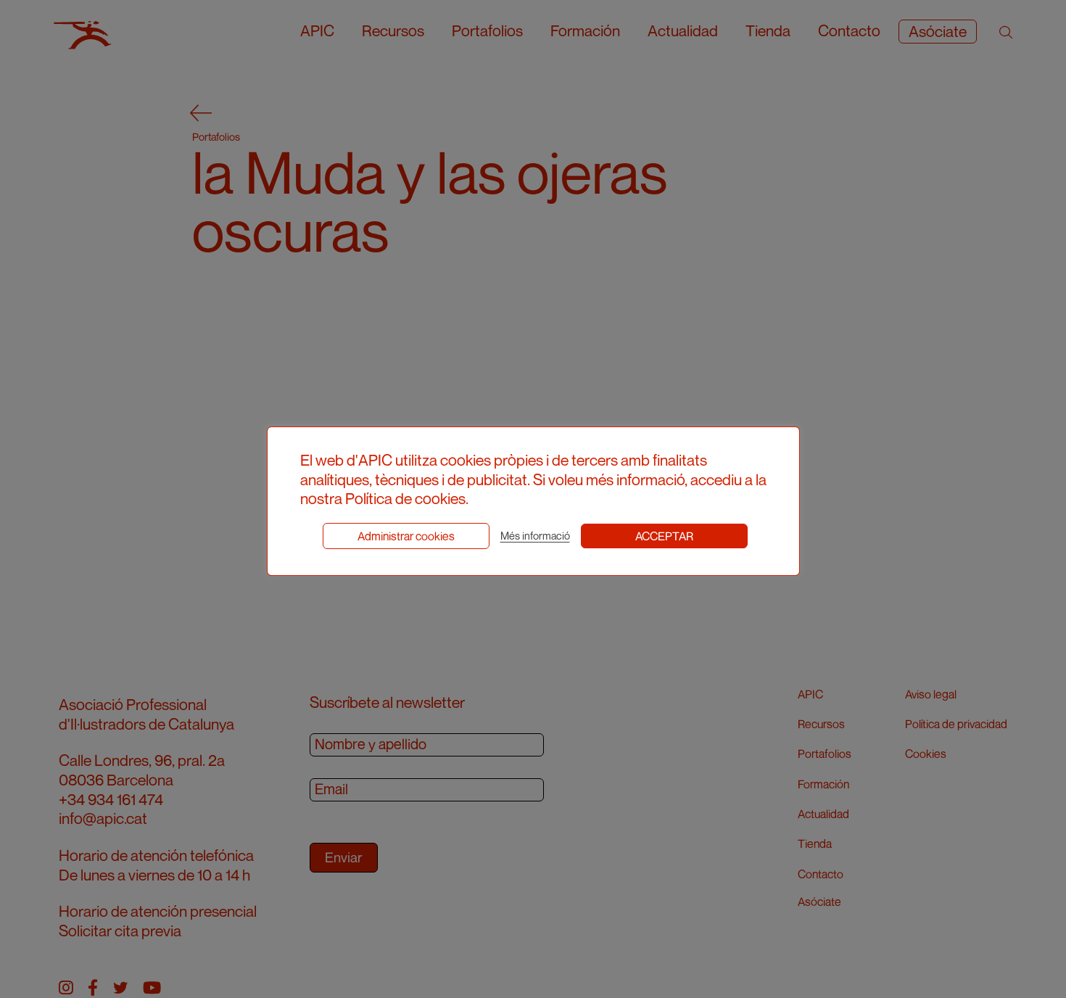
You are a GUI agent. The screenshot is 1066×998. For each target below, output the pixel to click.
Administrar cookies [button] (406, 536)
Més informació (535, 535)
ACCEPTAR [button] (664, 536)
